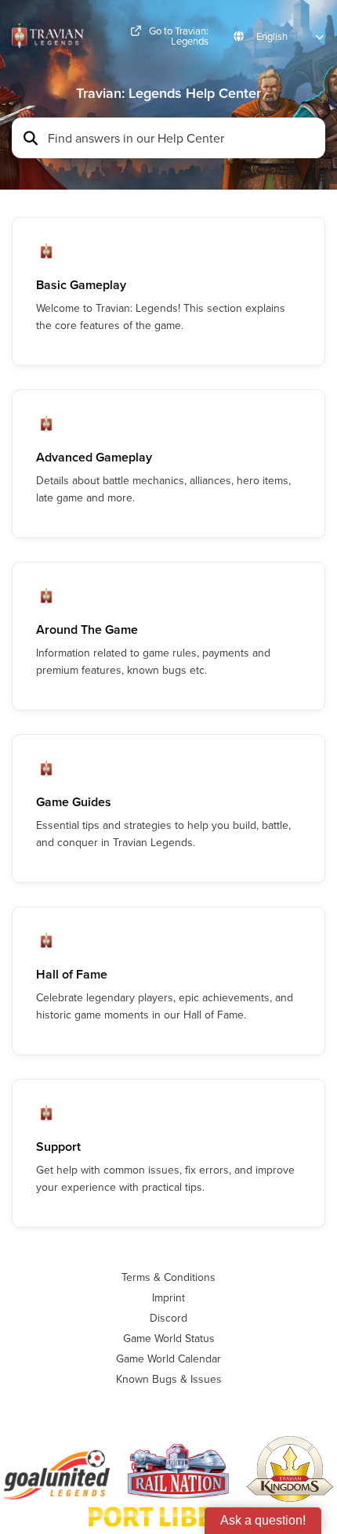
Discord (168, 1317)
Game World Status (169, 1338)
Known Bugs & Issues (169, 1378)
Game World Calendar (168, 1358)
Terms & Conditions (168, 1277)
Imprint (168, 1297)
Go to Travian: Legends (178, 36)
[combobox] (182, 138)
